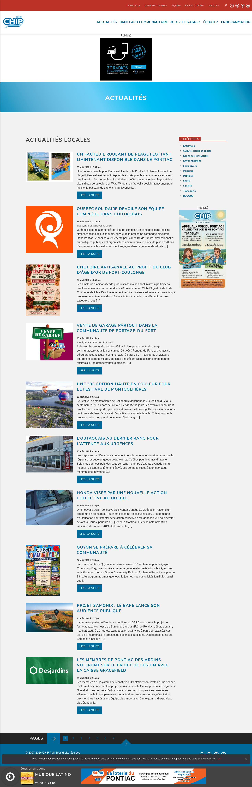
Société (187, 185)
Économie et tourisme (196, 155)
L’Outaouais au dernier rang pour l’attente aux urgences (118, 441)
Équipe (176, 5)
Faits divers (190, 165)
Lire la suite (89, 195)
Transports (189, 190)
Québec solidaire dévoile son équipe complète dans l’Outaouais (120, 211)
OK (218, 758)
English (213, 5)
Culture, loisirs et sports (197, 150)
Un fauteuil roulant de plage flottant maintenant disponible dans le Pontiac (124, 157)
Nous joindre (194, 5)
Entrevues (189, 145)
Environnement (192, 160)
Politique (188, 175)
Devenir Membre (156, 5)
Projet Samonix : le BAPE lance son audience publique (118, 608)
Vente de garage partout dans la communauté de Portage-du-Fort (117, 328)
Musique (188, 170)
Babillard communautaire (144, 22)
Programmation (236, 22)
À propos (133, 5)
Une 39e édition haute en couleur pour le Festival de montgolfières (123, 386)
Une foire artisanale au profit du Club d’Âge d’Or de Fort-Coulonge (124, 270)
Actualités (107, 22)
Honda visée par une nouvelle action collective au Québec (122, 495)
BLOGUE (188, 195)
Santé (186, 180)
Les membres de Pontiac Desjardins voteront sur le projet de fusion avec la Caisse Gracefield (123, 665)
